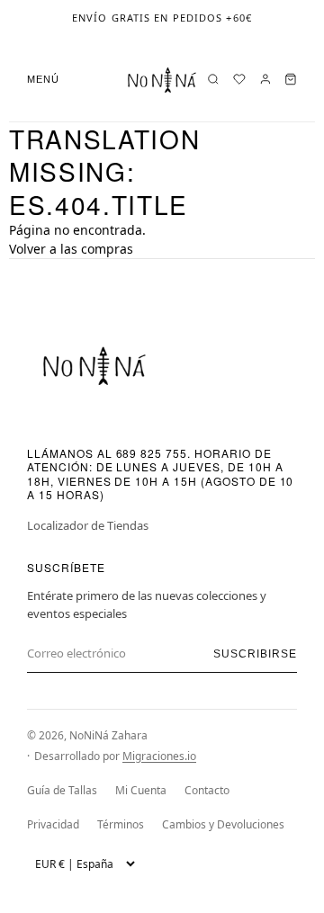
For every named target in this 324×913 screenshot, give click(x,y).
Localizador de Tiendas (87, 525)
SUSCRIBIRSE (255, 654)
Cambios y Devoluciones (223, 824)
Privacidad (53, 824)
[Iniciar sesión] (265, 79)
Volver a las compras (71, 248)
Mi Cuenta (140, 790)
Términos (120, 824)
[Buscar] (213, 79)
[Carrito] (290, 79)
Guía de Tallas (62, 790)
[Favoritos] (239, 79)
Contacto (207, 790)
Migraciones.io (159, 756)
